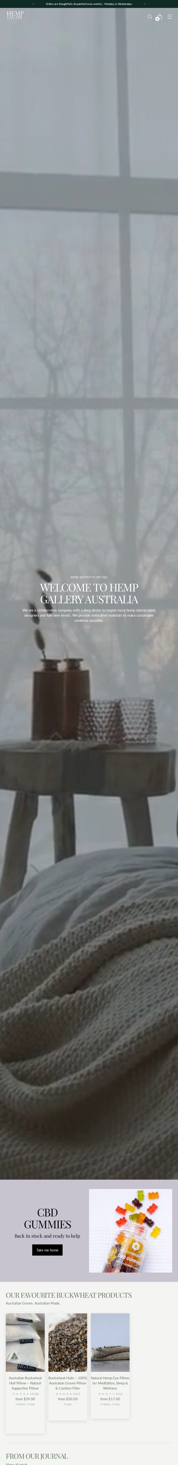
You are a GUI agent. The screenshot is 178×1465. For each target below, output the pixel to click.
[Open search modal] (150, 16)
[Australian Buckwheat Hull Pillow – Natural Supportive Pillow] (25, 1342)
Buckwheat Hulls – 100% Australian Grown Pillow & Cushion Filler (67, 1383)
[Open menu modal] (170, 16)
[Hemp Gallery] (15, 16)
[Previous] (33, 4)
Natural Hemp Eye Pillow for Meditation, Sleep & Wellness (110, 1383)
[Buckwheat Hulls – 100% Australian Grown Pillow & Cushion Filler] (67, 1342)
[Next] (145, 4)
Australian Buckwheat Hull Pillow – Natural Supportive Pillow (25, 1383)
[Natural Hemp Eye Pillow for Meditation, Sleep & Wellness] (110, 1342)
